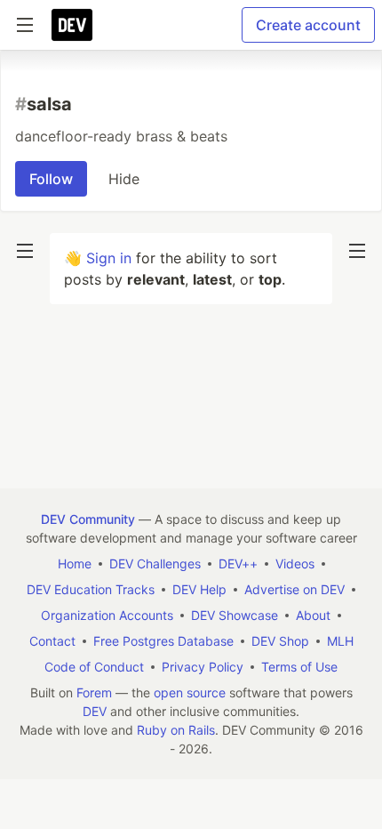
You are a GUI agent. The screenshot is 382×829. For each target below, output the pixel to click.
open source (190, 692)
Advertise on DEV (294, 589)
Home (75, 563)
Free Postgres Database (163, 640)
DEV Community (88, 519)
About (313, 615)
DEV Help (199, 589)
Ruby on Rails (176, 729)
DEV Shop (280, 640)
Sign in (108, 258)
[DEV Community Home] (72, 25)
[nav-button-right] (357, 251)
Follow (51, 179)
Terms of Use (299, 666)
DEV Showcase (234, 615)
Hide (123, 179)
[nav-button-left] (25, 251)
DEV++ (238, 563)
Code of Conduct (94, 666)
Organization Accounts (107, 615)
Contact (52, 640)
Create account (308, 25)
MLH (340, 640)
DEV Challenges (155, 563)
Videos (294, 563)
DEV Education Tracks (91, 589)
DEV (95, 711)
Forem (94, 692)
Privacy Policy (202, 666)
